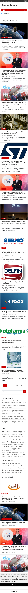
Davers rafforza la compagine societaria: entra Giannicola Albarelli (13, 132)
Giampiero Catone (11, 444)
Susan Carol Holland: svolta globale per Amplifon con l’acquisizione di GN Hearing (13, 222)
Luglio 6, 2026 (4, 105)
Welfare (8, 99)
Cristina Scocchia (5, 438)
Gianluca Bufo (20, 444)
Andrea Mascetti (6, 434)
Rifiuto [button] (14, 588)
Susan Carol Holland (12, 468)
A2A (3, 432)
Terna (4, 472)
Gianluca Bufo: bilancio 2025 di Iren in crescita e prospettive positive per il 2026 (13, 193)
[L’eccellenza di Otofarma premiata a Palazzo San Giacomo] (14, 331)
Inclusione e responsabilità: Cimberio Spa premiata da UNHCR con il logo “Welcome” (13, 103)
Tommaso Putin (10, 472)
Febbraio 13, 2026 (5, 374)
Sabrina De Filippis (6, 458)
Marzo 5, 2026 (4, 285)
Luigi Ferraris (8, 452)
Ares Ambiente (6, 436)
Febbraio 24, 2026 (5, 344)
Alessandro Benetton (15, 432)
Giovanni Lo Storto (6, 448)
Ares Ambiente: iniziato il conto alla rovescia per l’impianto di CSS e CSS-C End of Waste (13, 371)
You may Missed (7, 477)
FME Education (13, 442)
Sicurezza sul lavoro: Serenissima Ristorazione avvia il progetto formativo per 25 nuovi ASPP (13, 498)
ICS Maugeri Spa (8, 450)
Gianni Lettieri (18, 446)
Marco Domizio (15, 452)
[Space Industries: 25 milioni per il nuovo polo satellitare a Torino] (14, 31)
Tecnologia (9, 37)
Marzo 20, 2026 (5, 255)
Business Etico (5, 158)
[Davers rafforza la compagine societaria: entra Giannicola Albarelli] (14, 122)
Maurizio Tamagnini (6, 454)
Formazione (4, 493)
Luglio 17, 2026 (4, 76)
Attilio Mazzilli (14, 436)
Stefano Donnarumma (14, 466)
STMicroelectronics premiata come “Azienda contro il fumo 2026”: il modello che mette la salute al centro (13, 163)
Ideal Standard (16, 450)
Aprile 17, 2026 (4, 195)
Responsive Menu (25, 1)
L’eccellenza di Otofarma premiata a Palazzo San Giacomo (11, 341)
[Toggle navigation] (3, 10)
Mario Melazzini (22, 452)
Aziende (3, 37)
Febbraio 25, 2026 (5, 314)
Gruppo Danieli (16, 449)
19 (17, 385)
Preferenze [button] (14, 591)
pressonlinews (12, 44)
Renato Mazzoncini (18, 456)
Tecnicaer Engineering (15, 470)
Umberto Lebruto (18, 472)
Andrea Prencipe (17, 434)
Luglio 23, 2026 (4, 44)
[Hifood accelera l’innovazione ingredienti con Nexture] (14, 301)
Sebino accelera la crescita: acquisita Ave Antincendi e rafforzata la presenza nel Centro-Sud (13, 252)
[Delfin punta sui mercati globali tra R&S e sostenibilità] (14, 272)
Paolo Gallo (10, 456)
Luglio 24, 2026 (4, 501)
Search (24, 391)
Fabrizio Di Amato (9, 440)
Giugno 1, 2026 (4, 166)
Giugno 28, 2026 (5, 135)
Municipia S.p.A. (16, 454)
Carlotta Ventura (20, 436)
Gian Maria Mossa (8, 446)
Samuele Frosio (16, 458)
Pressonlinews (9, 5)
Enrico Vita (16, 438)
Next (22, 385)
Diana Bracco (11, 438)
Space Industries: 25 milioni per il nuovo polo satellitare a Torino (13, 41)
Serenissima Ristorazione (8, 462)
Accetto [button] (14, 584)
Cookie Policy (12, 581)
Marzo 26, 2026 (5, 224)
